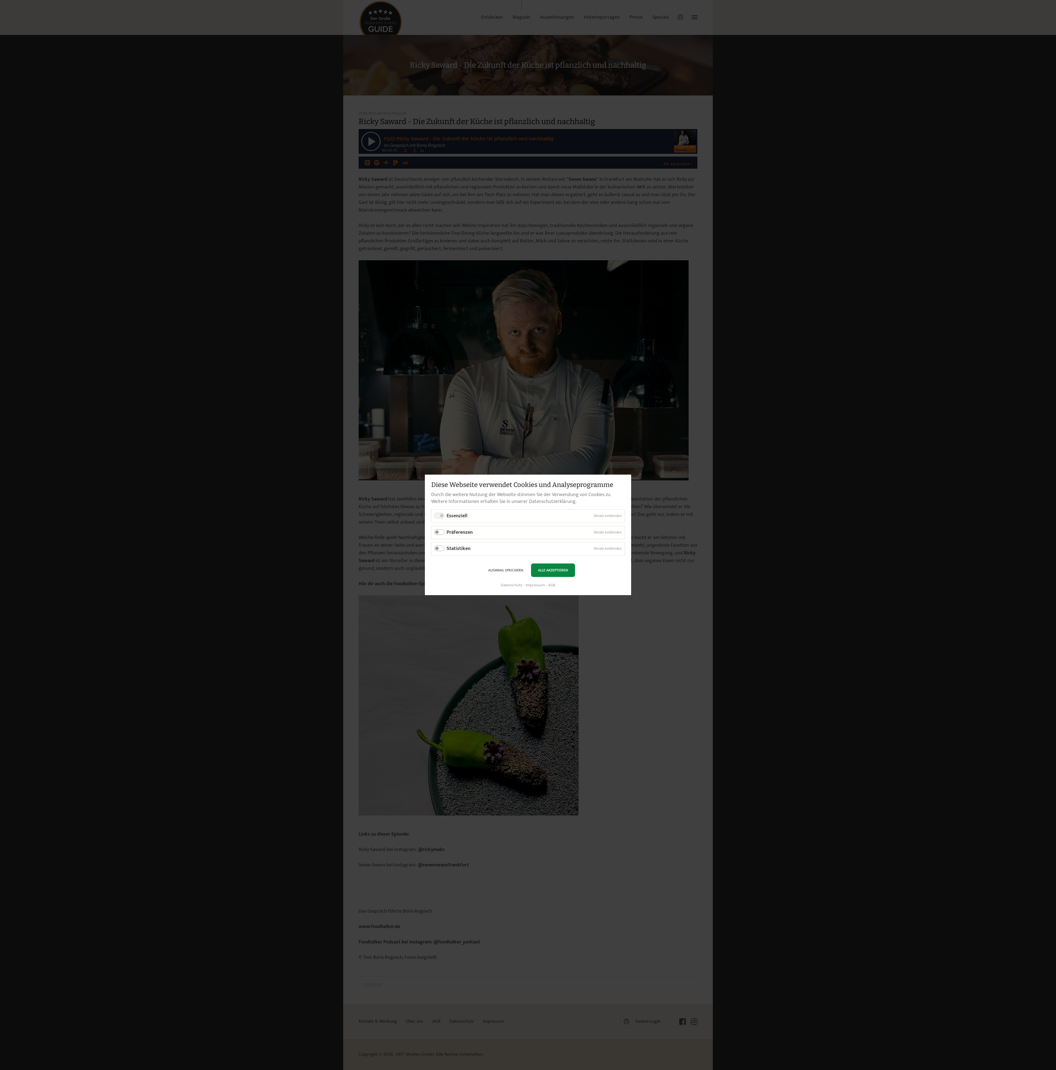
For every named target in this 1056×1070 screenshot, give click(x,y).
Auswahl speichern (505, 570)
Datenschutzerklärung (552, 501)
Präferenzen (460, 532)
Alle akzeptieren (553, 570)
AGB (551, 585)
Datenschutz (511, 585)
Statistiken (459, 549)
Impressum (535, 585)
